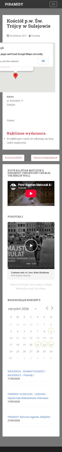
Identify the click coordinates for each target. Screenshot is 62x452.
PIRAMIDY (14, 4)
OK (43, 61)
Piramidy (35, 35)
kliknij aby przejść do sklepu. (31, 288)
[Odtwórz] (31, 245)
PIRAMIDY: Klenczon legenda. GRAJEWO (29, 416)
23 (51, 344)
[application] (31, 245)
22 (44, 344)
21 (37, 344)
